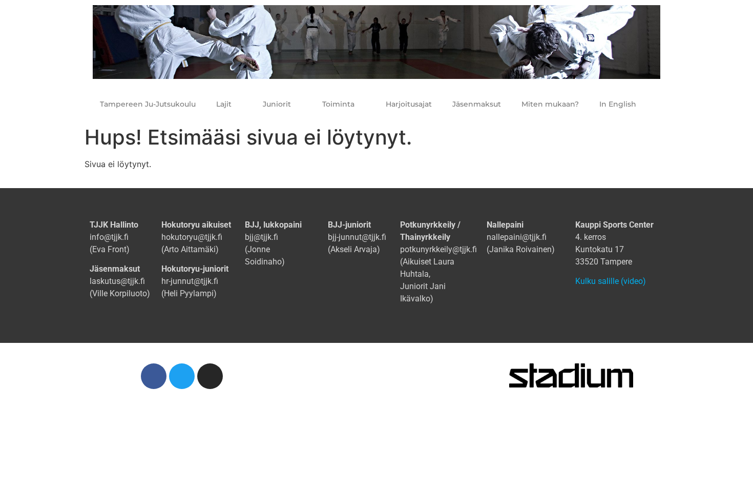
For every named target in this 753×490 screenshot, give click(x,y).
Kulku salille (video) (610, 281)
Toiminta (338, 104)
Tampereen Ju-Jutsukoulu (148, 104)
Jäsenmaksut (476, 104)
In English (617, 104)
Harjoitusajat (409, 104)
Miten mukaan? (550, 104)
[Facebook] (153, 376)
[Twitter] (182, 376)
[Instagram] (210, 376)
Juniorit (277, 104)
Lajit (224, 104)
